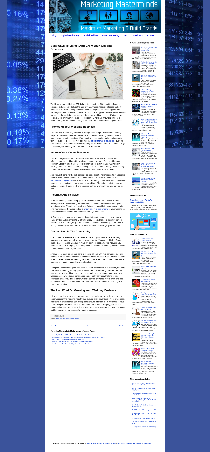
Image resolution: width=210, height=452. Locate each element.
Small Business (70, 318)
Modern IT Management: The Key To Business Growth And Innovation (72, 341)
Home (88, 326)
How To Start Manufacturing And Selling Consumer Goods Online (149, 49)
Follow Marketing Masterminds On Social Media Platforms (148, 91)
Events (57, 318)
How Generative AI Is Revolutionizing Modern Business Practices (71, 344)
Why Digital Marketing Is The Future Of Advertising (148, 293)
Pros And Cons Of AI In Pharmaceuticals (147, 149)
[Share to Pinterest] (63, 316)
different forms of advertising (103, 141)
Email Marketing (110, 35)
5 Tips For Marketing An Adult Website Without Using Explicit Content (148, 335)
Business (138, 35)
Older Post (122, 326)
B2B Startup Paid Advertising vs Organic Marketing (147, 135)
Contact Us (147, 443)
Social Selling (90, 35)
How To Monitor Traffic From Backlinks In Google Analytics (149, 106)
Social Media (139, 443)
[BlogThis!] (57, 316)
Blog (54, 35)
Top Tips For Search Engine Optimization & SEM (149, 321)
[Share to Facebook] (61, 316)
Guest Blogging (121, 443)
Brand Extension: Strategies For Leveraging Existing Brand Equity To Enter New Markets (78, 337)
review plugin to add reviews (96, 209)
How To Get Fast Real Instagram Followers (147, 349)
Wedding (77, 318)
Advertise (129, 443)
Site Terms (113, 443)
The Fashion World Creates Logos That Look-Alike (149, 62)
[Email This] (55, 316)
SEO (126, 35)
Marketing (62, 318)
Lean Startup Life (104, 443)
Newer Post (54, 326)
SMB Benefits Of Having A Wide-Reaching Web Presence (148, 179)
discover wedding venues (62, 180)
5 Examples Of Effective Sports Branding (148, 280)
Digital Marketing (70, 35)
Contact (151, 35)
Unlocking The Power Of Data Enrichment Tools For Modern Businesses (73, 335)
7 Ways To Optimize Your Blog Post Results (148, 308)
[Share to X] (59, 316)
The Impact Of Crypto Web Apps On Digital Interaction (68, 339)
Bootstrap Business (92, 443)
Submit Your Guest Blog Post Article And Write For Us (148, 76)
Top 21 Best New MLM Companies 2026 (147, 239)
